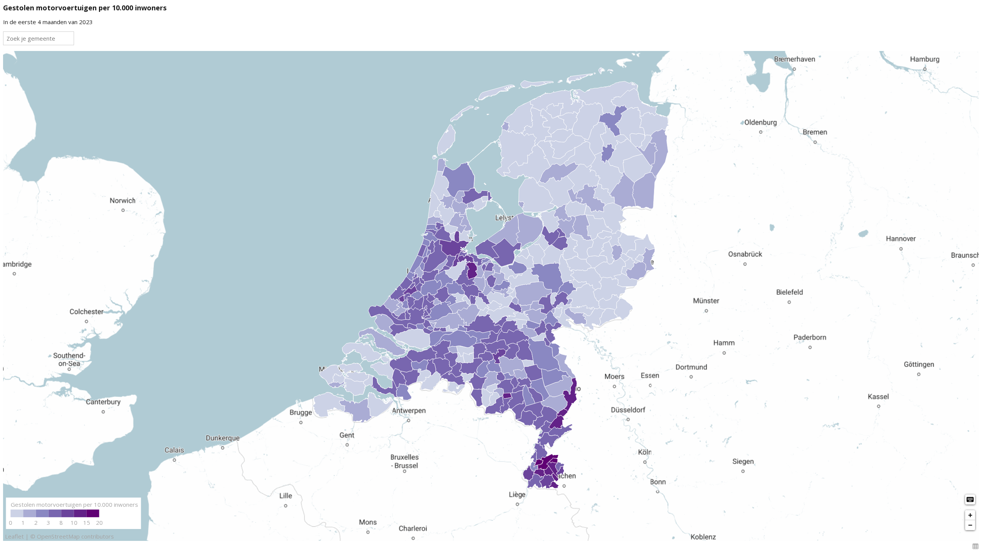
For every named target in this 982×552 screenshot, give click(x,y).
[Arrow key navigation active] (970, 499)
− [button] (970, 525)
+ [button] (970, 515)
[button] (976, 546)
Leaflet (14, 536)
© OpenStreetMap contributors (72, 536)
